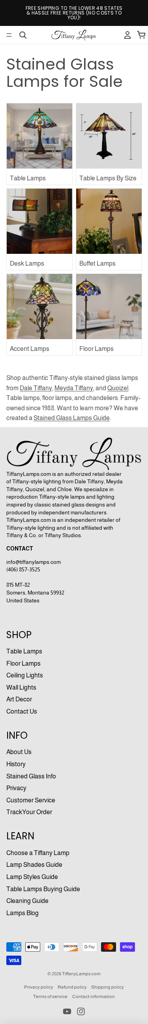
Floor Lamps (23, 663)
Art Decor (19, 699)
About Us (19, 752)
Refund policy (72, 987)
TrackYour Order (29, 812)
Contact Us (21, 711)
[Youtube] (67, 1011)
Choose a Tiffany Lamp (37, 853)
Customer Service (30, 800)
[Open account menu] (127, 35)
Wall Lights (21, 687)
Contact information (93, 996)
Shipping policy (107, 987)
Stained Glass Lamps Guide (72, 418)
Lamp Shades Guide (34, 864)
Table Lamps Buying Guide (43, 889)
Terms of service (50, 996)
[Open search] (22, 34)
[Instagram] (81, 1011)
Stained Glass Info (31, 776)
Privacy (16, 788)
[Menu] (9, 35)
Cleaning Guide (27, 900)
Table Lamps (24, 651)
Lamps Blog (22, 913)
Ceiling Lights (24, 675)
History (16, 764)
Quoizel (117, 388)
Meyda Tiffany (73, 388)
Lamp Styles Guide (32, 877)
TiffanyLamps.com (81, 973)
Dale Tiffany (36, 388)
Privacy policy (38, 987)
